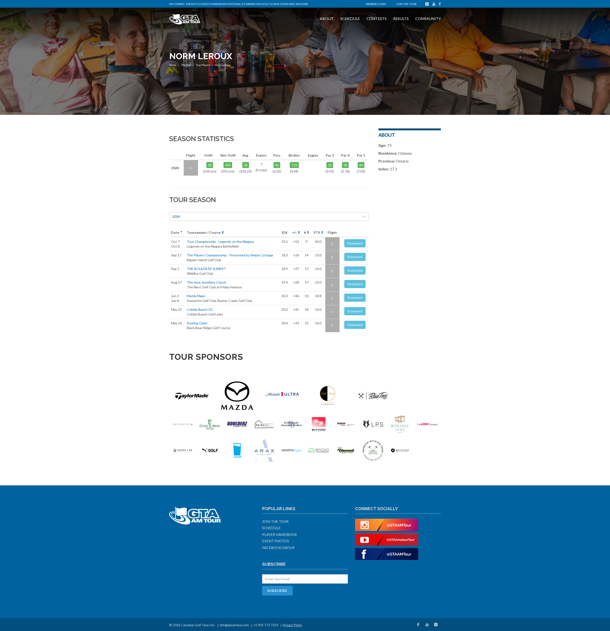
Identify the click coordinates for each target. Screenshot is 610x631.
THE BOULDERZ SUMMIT (206, 269)
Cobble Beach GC (200, 309)
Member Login (376, 3)
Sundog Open (197, 323)
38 (210, 165)
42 (277, 165)
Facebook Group (278, 547)
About (327, 18)
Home (172, 65)
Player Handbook (279, 534)
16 (330, 165)
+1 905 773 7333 (266, 625)
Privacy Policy (292, 625)
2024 (176, 216)
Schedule (350, 18)
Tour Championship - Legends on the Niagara (220, 241)
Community (428, 18)
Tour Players (203, 65)
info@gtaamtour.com (234, 625)
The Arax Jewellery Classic (207, 282)
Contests (376, 18)
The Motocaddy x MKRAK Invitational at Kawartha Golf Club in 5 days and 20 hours (246, 3)
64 (361, 165)
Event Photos (275, 541)
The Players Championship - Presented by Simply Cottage (230, 255)
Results (401, 18)
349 (228, 165)
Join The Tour (406, 3)
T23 (294, 165)
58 (246, 165)
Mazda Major (196, 296)
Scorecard (354, 243)
